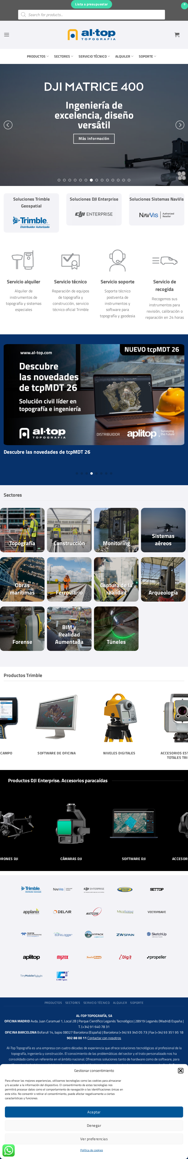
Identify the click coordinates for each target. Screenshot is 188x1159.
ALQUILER (122, 56)
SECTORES (62, 56)
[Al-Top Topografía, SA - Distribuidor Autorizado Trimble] (91, 35)
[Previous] (8, 125)
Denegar (94, 1125)
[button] (180, 1070)
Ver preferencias (94, 1139)
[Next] (180, 125)
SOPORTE (146, 56)
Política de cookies (91, 1150)
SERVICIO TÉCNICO (93, 56)
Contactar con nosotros (104, 1038)
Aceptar (93, 1112)
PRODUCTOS (36, 56)
